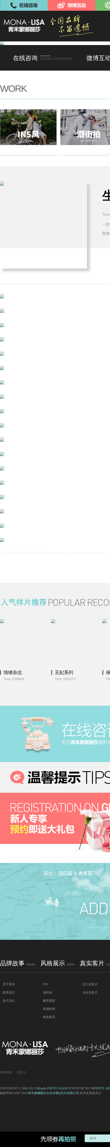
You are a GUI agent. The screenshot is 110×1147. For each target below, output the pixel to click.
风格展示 (57, 963)
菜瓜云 (21, 1072)
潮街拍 (47, 992)
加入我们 (9, 1000)
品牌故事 (17, 963)
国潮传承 (49, 1009)
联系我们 (9, 992)
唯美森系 (49, 1017)
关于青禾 (9, 984)
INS (45, 984)
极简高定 (49, 1000)
